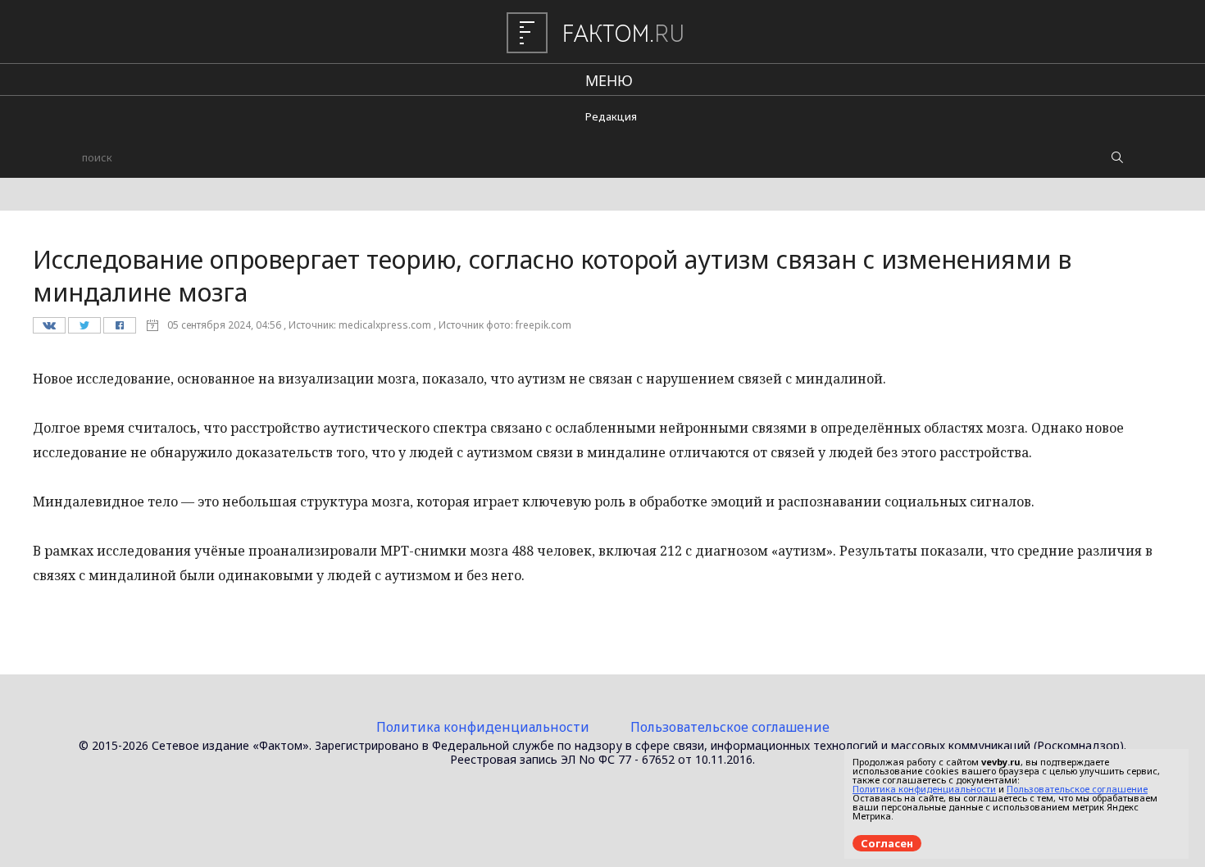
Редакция (611, 116)
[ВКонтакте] (49, 329)
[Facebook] (119, 329)
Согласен (887, 843)
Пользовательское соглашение (730, 727)
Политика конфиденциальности (482, 727)
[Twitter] (84, 329)
